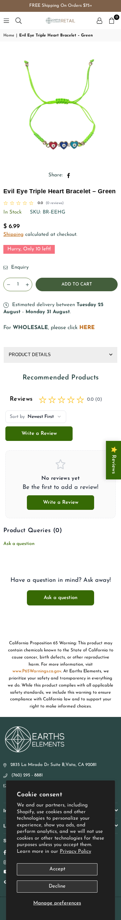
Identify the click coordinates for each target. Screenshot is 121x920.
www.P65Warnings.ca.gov (36, 671)
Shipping (13, 234)
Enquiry (19, 267)
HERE (87, 327)
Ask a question (19, 543)
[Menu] (6, 20)
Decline (57, 886)
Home (8, 35)
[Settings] (99, 21)
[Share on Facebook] (68, 175)
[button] (112, 21)
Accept (57, 869)
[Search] (18, 20)
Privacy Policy (75, 851)
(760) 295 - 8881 (27, 775)
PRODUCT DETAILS (30, 354)
